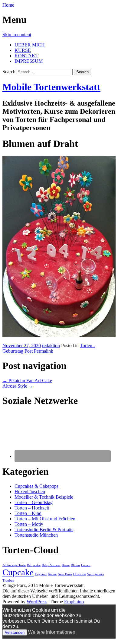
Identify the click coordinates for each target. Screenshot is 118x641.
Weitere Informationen (51, 632)
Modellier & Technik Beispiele (44, 497)
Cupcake (18, 572)
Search (8, 71)
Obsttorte (79, 574)
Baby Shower (51, 565)
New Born (65, 574)
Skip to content (16, 34)
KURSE (23, 50)
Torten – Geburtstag (34, 502)
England (41, 574)
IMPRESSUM (29, 61)
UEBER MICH (30, 44)
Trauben (8, 580)
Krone (52, 574)
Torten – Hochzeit (32, 507)
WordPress (37, 601)
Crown (85, 565)
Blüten (75, 565)
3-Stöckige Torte (14, 565)
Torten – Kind (28, 513)
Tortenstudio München (36, 535)
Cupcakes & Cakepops (36, 486)
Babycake (34, 565)
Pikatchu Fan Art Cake (27, 380)
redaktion (51, 345)
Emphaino (74, 601)
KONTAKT (26, 55)
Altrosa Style (17, 386)
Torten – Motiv (29, 524)
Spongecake (95, 574)
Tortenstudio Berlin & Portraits (44, 529)
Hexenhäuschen (30, 491)
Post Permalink (39, 351)
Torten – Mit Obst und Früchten (45, 518)
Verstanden (15, 632)
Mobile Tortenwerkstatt (51, 86)
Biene (66, 565)
